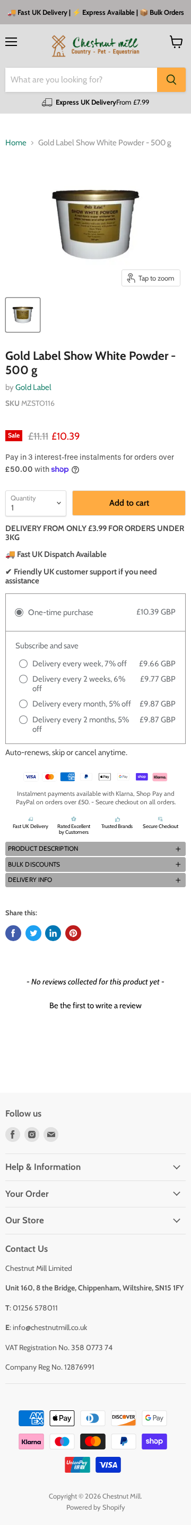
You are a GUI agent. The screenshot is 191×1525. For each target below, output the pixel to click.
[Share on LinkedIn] (53, 933)
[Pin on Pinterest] (73, 933)
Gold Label (33, 387)
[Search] (171, 80)
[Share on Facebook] (13, 933)
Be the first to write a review (95, 1005)
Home (16, 142)
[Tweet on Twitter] (33, 933)
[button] (95, 849)
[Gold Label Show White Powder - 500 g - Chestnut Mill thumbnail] (23, 315)
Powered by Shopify (95, 1507)
